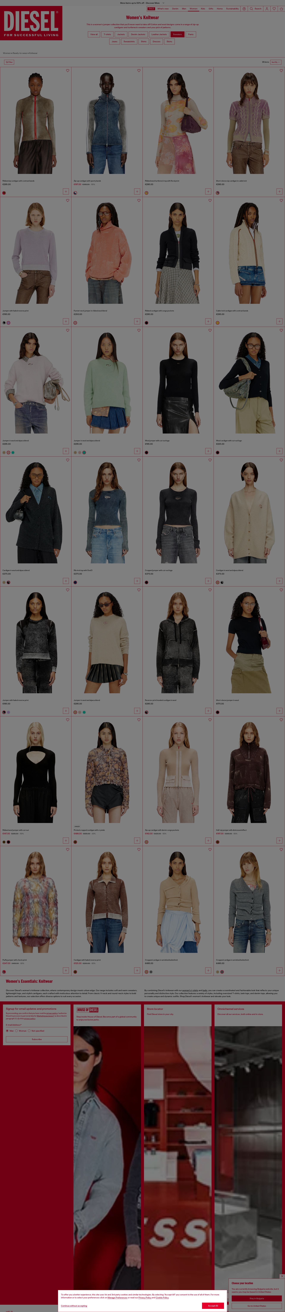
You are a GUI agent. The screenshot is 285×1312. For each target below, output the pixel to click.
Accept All (213, 1306)
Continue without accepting (74, 1306)
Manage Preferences (117, 1297)
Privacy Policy (144, 1297)
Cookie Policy (162, 1297)
